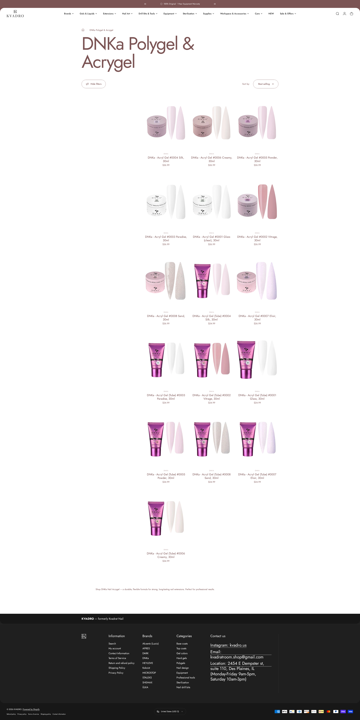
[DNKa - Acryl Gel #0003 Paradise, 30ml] (166, 201)
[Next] (215, 4)
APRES (146, 648)
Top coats (181, 648)
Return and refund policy (121, 663)
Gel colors (181, 653)
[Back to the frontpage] (83, 30)
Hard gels (181, 658)
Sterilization (182, 682)
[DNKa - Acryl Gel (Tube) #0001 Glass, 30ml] (257, 360)
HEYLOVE (147, 663)
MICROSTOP (149, 672)
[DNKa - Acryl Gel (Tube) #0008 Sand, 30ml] (212, 439)
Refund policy (11, 714)
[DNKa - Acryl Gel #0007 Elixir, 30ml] (257, 281)
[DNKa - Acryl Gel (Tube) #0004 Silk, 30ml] (212, 281)
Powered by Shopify (31, 709)
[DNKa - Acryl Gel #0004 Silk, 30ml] (166, 122)
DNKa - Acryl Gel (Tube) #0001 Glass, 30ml (257, 397)
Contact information (59, 714)
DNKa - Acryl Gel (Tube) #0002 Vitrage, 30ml (212, 397)
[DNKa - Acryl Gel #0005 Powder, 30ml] (257, 122)
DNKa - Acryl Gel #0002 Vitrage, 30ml (257, 238)
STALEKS (147, 677)
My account (115, 648)
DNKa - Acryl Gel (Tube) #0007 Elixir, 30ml (257, 476)
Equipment (182, 672)
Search (112, 643)
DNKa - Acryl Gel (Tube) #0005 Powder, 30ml (166, 476)
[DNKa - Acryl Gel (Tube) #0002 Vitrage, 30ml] (212, 360)
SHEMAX (147, 682)
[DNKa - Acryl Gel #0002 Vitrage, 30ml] (257, 201)
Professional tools (185, 677)
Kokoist (146, 668)
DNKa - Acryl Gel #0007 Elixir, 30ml (257, 318)
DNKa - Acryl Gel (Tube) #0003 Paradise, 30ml (166, 397)
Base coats (182, 643)
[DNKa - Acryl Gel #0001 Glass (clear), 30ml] (212, 201)
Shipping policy (46, 714)
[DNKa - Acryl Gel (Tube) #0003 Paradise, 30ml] (166, 360)
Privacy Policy (116, 672)
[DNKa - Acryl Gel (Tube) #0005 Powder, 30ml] (166, 439)
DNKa (166, 154)
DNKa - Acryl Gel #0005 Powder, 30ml (257, 159)
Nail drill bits (183, 687)
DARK (145, 653)
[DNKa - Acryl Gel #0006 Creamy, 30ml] (212, 122)
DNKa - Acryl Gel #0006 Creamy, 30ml (211, 159)
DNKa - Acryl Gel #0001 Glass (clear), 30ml (211, 238)
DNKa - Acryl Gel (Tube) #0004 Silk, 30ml (212, 318)
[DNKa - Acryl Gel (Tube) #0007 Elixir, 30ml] (257, 439)
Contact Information (119, 653)
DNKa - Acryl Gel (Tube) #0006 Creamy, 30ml (166, 555)
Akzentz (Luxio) (150, 643)
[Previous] (145, 4)
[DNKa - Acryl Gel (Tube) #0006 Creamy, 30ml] (166, 518)
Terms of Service (117, 658)
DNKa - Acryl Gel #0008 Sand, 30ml (166, 318)
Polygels (180, 663)
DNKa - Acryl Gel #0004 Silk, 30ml (166, 159)
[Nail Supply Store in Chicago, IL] (15, 13)
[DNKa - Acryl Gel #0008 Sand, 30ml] (166, 281)
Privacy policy (21, 714)
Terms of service (33, 714)
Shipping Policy (117, 668)
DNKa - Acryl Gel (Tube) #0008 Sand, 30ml (212, 476)
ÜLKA (145, 687)
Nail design (182, 668)
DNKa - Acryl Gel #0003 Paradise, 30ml (166, 238)
